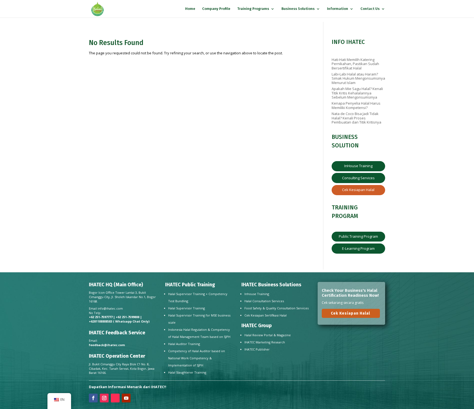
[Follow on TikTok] (115, 398)
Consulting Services (358, 177)
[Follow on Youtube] (126, 398)
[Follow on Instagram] (104, 398)
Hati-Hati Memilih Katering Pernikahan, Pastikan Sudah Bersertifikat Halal (355, 64)
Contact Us (370, 9)
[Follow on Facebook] (93, 398)
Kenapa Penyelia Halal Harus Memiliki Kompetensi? (356, 105)
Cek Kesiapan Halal (358, 189)
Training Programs (253, 9)
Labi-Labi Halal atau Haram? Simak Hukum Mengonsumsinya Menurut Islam (358, 78)
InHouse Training (358, 165)
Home (190, 9)
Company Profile (216, 9)
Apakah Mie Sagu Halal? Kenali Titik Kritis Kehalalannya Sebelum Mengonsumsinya (357, 93)
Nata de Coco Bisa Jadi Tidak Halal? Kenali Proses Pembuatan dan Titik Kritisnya (356, 118)
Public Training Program (358, 236)
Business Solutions (298, 9)
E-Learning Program (358, 248)
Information (337, 9)
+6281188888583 (100, 321)
